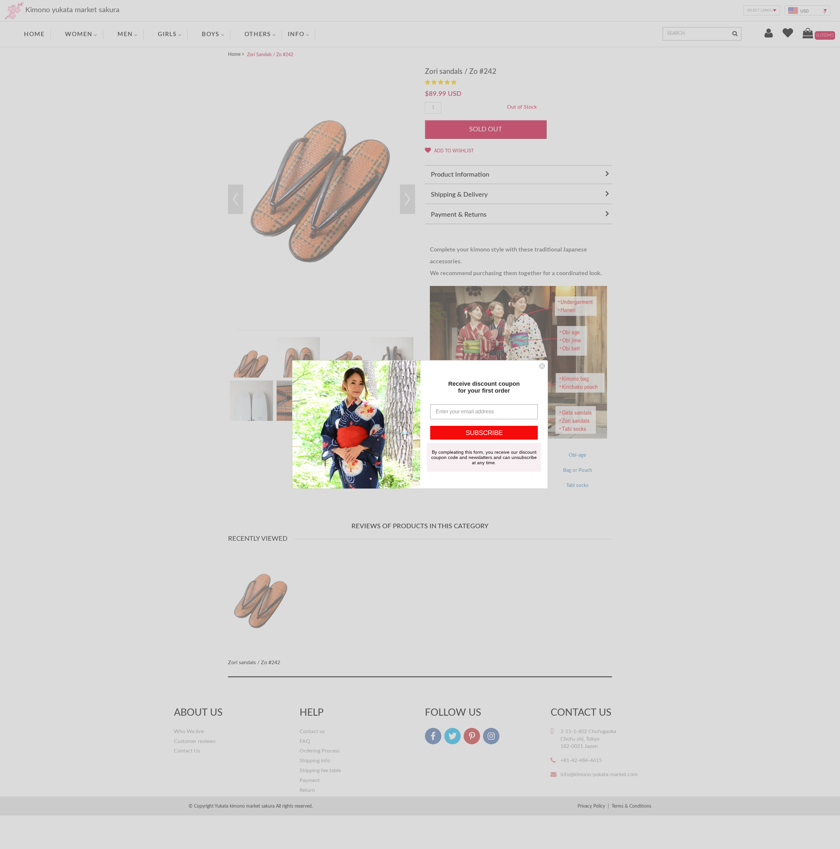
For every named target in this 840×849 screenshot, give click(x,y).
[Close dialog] (542, 366)
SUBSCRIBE (484, 432)
